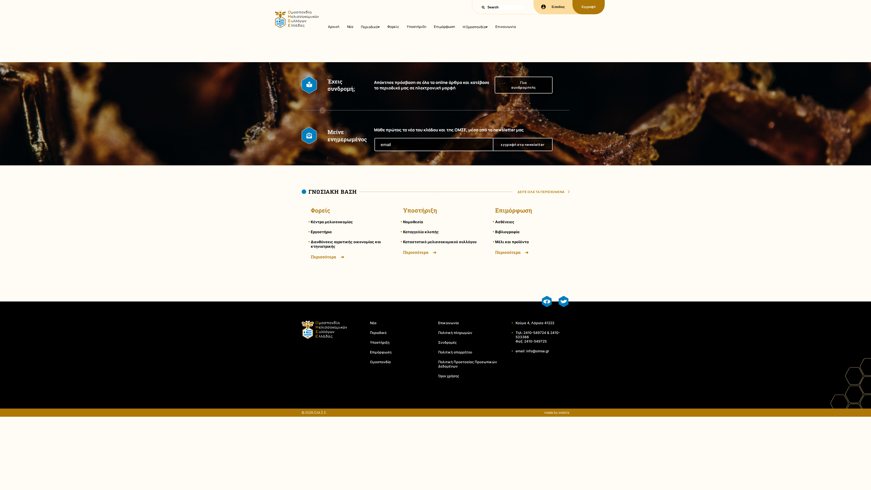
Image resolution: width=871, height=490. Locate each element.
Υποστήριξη (416, 26)
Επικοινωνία (505, 26)
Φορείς (393, 26)
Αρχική (333, 26)
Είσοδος (558, 7)
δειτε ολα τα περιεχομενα (541, 192)
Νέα (350, 26)
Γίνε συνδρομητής (523, 85)
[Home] (296, 26)
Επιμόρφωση (444, 26)
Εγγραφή (589, 7)
